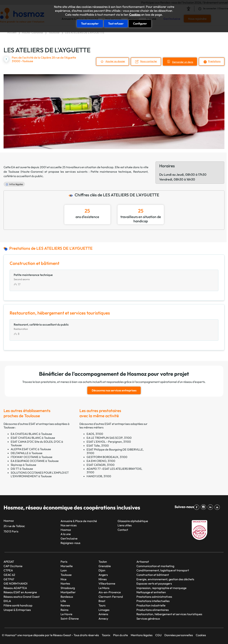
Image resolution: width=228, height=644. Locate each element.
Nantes (65, 583)
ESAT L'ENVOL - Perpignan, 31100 (109, 441)
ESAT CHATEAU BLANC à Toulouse (33, 437)
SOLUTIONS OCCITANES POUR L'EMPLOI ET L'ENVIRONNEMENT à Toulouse (40, 474)
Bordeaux (67, 596)
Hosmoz (66, 530)
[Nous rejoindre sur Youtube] (217, 507)
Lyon (64, 570)
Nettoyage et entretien (151, 592)
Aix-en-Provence (110, 592)
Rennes (65, 605)
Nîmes (103, 579)
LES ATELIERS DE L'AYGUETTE (84, 32)
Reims (64, 610)
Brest (102, 601)
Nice (63, 579)
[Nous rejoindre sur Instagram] (204, 507)
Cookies (135, 15)
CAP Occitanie (13, 566)
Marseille (67, 566)
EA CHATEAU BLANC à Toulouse (31, 434)
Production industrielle (150, 605)
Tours (102, 605)
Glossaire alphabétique (133, 521)
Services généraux (148, 618)
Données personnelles (178, 635)
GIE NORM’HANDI (15, 583)
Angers (103, 575)
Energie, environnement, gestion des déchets (165, 579)
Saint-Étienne (70, 618)
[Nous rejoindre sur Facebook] (197, 507)
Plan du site (120, 635)
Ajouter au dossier (115, 61)
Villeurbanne (107, 583)
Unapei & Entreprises (17, 610)
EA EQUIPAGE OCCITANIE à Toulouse (35, 461)
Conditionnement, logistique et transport (162, 570)
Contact (123, 530)
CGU (158, 635)
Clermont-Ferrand (111, 596)
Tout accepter (90, 23)
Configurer (140, 23)
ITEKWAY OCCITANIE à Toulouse (31, 457)
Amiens (103, 614)
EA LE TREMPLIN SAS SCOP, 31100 (109, 437)
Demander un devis (182, 62)
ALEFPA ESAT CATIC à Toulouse (31, 449)
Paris (64, 561)
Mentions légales (141, 635)
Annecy (103, 618)
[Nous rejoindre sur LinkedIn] (211, 507)
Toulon (103, 561)
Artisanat (142, 561)
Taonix (106, 635)
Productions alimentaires (152, 610)
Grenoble (105, 566)
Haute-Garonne (32, 32)
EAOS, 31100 (95, 434)
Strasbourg (68, 588)
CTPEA (8, 570)
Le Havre (66, 614)
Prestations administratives (154, 596)
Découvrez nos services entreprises (114, 390)
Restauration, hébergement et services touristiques (169, 614)
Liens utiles (125, 525)
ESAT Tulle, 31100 (98, 445)
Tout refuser (116, 23)
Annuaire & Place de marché (79, 521)
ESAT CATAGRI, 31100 (101, 465)
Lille (63, 601)
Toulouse (53, 32)
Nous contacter (148, 61)
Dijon (102, 570)
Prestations (214, 61)
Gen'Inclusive (69, 538)
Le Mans (104, 588)
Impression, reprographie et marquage (161, 588)
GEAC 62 (9, 575)
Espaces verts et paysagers (154, 583)
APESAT (9, 561)
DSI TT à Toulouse (22, 468)
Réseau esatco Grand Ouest (22, 596)
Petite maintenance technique (111, 171)
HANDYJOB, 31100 (99, 476)
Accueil (11, 32)
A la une (66, 534)
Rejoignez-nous (70, 543)
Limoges (104, 610)
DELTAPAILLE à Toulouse (26, 453)
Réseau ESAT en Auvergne (20, 592)
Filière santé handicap (18, 605)
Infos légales (16, 184)
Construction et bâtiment (152, 575)
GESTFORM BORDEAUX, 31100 (107, 457)
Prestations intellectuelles (153, 601)
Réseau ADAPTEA (15, 588)
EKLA (7, 601)
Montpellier (68, 592)
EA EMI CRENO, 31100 (101, 461)
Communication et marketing (155, 566)
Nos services (69, 525)
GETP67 (9, 579)
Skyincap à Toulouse (23, 465)
